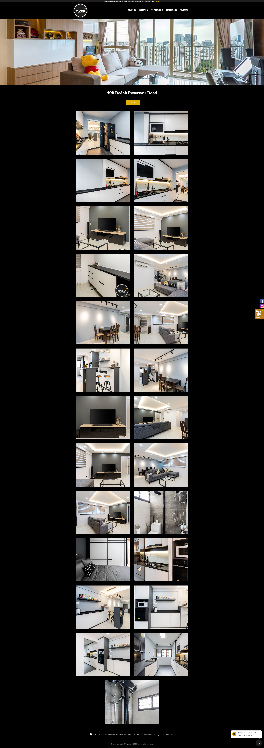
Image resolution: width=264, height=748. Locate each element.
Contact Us (185, 10)
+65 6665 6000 (168, 734)
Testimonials (157, 10)
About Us (132, 10)
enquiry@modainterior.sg (146, 734)
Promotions (171, 10)
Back (133, 103)
